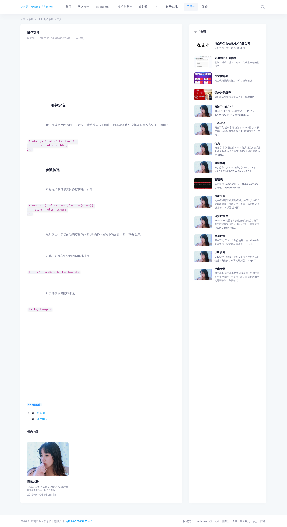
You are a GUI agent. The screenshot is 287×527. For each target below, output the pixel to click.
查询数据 (220, 236)
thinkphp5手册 (45, 19)
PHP (234, 521)
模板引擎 (220, 195)
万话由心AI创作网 (237, 62)
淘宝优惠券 (233, 78)
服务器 (226, 521)
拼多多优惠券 (234, 94)
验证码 (219, 179)
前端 (262, 521)
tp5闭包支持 (34, 404)
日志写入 (220, 123)
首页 (22, 19)
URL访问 (220, 252)
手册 (31, 19)
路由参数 (220, 268)
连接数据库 (221, 216)
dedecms (201, 521)
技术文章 (214, 521)
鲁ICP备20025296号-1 (79, 521)
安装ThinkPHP (224, 106)
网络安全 (188, 521)
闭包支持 (33, 481)
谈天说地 (245, 521)
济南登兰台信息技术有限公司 (36, 6)
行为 (217, 143)
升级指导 (220, 163)
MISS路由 (42, 412)
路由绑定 (42, 419)
